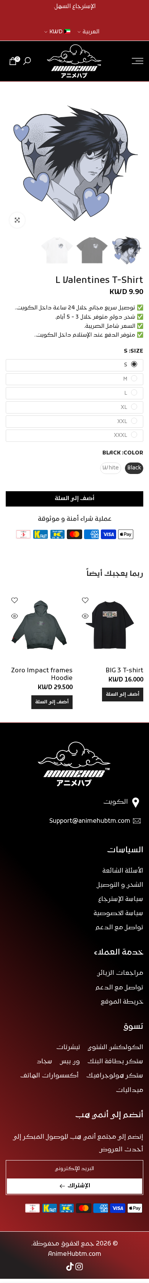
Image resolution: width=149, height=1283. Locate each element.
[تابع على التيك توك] (70, 1266)
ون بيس (70, 1062)
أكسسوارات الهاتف (49, 1076)
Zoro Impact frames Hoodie (42, 675)
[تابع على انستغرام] (79, 1266)
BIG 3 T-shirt (124, 671)
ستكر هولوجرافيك (114, 1076)
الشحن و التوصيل (120, 885)
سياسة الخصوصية (118, 913)
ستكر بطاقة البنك (115, 1062)
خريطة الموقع (122, 1002)
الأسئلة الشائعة (122, 871)
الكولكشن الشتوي (115, 1047)
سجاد (44, 1062)
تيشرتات (68, 1047)
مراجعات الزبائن (120, 973)
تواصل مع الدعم (119, 928)
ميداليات (129, 1090)
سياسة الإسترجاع (120, 899)
